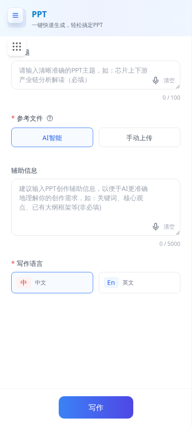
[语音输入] (156, 81)
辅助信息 (24, 170)
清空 (169, 80)
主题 (20, 51)
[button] (49, 118)
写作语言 (27, 263)
